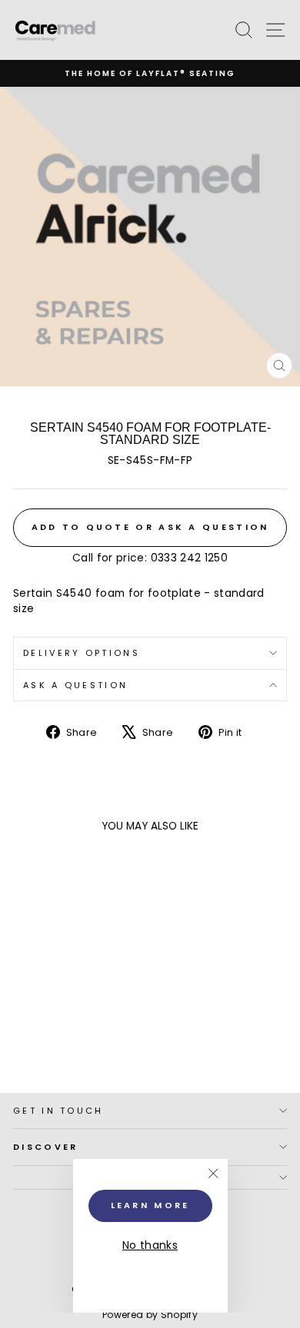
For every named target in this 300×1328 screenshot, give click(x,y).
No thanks (150, 1245)
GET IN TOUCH (58, 1110)
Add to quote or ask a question (150, 527)
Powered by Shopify (150, 1314)
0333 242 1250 (189, 558)
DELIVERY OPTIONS (81, 653)
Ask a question (75, 685)
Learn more (150, 1205)
